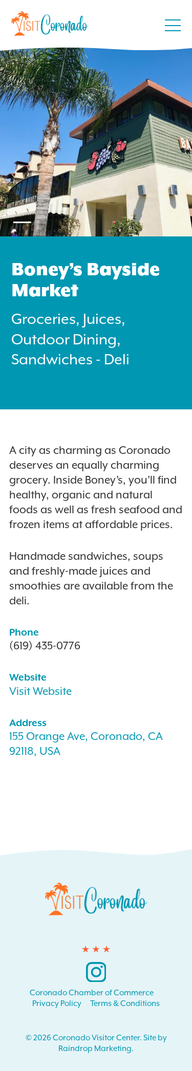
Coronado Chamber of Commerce (92, 992)
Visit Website (40, 691)
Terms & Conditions (125, 1003)
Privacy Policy (56, 1003)
